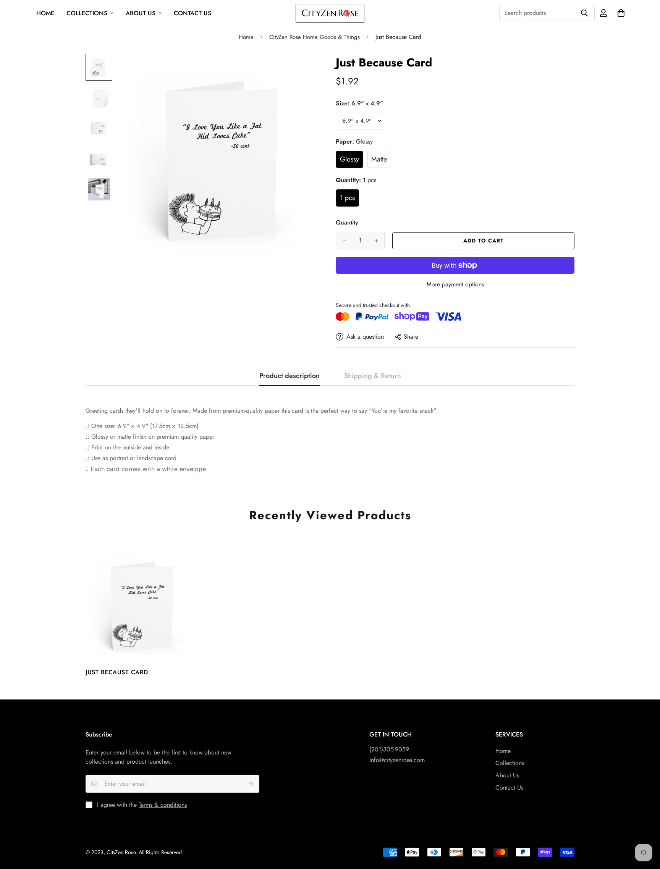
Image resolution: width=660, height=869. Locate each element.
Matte (379, 159)
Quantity (347, 222)
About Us (140, 13)
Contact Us (192, 13)
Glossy (349, 159)
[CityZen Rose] (330, 13)
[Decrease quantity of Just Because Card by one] (344, 241)
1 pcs (347, 198)
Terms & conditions (163, 804)
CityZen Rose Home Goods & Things (314, 37)
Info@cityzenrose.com (397, 760)
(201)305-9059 (389, 749)
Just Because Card (117, 672)
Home (45, 13)
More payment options (455, 284)
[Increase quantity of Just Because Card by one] (376, 241)
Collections (86, 13)
